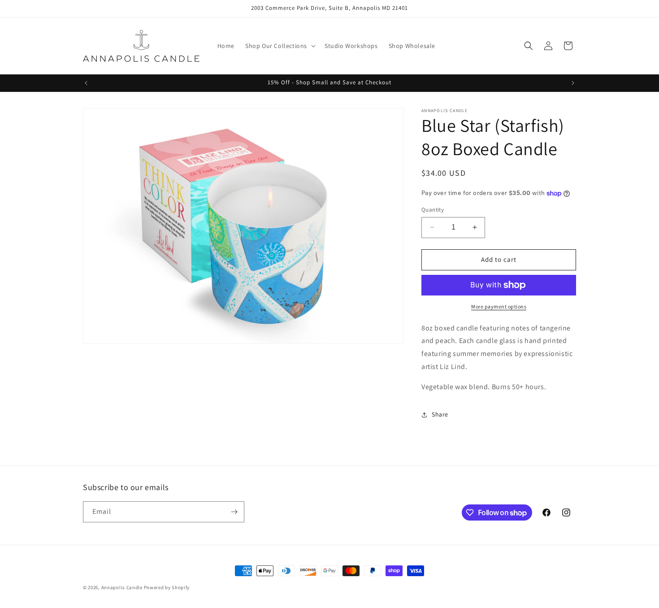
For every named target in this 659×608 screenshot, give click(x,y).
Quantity (432, 209)
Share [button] (440, 414)
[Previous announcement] (86, 82)
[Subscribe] (234, 511)
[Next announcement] (573, 82)
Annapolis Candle (122, 587)
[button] (279, 45)
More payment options (498, 306)
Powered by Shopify (167, 587)
